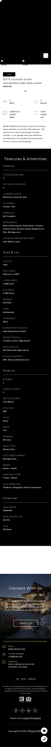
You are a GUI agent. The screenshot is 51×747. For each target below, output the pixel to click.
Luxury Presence (32, 718)
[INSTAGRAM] (22, 710)
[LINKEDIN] (28, 710)
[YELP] (35, 710)
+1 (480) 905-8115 (15, 656)
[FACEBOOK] (16, 710)
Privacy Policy (35, 731)
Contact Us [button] (25, 623)
